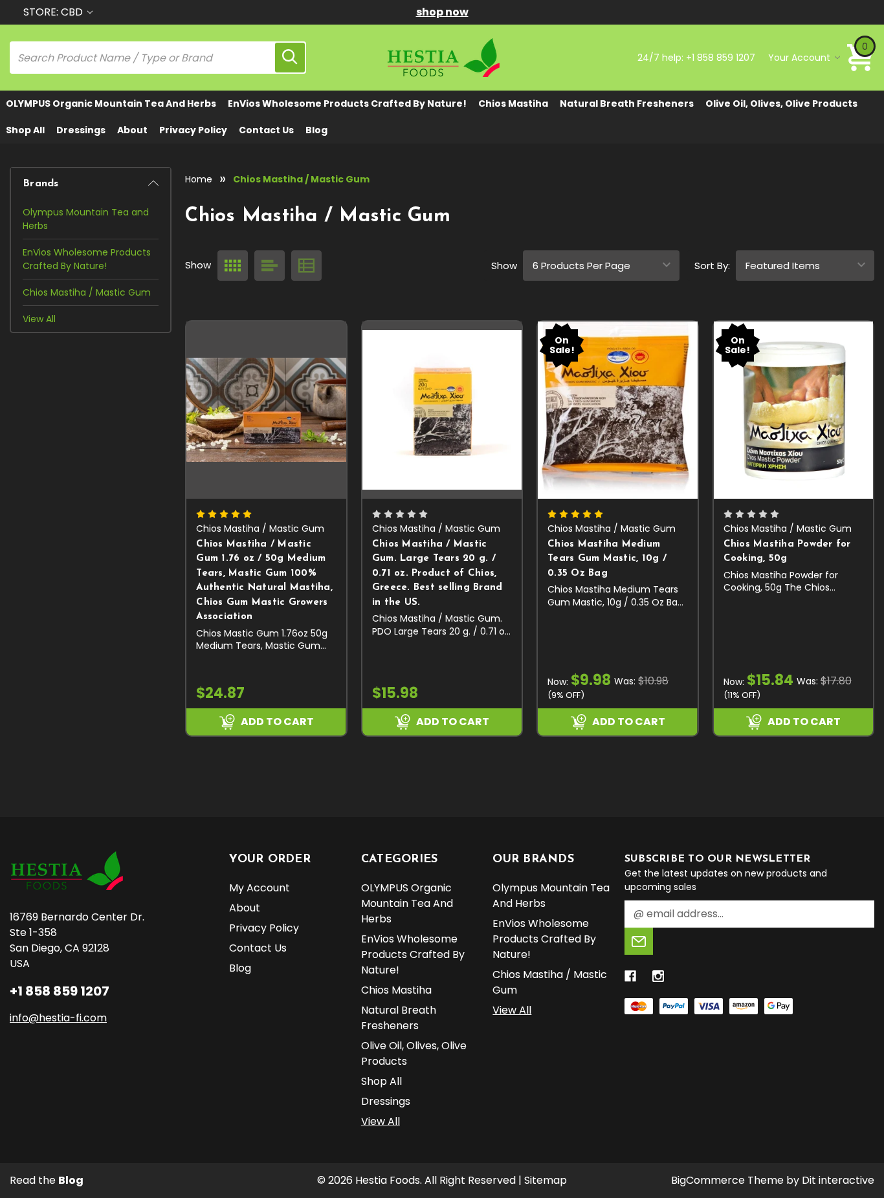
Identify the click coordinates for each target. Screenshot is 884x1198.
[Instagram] (658, 976)
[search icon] (290, 57)
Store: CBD (54, 12)
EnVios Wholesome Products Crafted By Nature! (347, 103)
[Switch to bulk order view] (306, 265)
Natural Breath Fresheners (627, 103)
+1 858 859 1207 (720, 57)
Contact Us (266, 130)
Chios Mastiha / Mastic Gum (87, 292)
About (132, 130)
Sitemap (545, 1180)
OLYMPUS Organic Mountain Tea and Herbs (111, 103)
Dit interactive (838, 1180)
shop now (442, 12)
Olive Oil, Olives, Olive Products (781, 103)
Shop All (25, 130)
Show (504, 265)
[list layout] (269, 265)
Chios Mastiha (513, 103)
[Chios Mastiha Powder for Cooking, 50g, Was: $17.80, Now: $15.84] (793, 410)
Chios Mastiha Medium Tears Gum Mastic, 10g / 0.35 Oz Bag (607, 558)
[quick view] (338, 389)
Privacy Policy (193, 130)
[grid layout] (232, 265)
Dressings (80, 130)
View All (39, 318)
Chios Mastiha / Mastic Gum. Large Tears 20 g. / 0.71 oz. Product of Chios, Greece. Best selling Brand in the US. (437, 573)
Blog (316, 130)
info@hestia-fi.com (58, 1017)
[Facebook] (630, 976)
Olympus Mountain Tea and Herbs (86, 219)
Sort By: (712, 265)
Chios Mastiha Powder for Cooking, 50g (787, 551)
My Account (259, 887)
